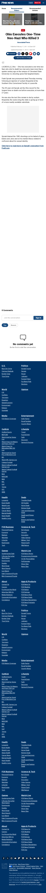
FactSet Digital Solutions (28, 882)
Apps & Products (28, 581)
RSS (30, 858)
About (4, 581)
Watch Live (26, 551)
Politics (24, 366)
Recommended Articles (35, 9)
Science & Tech (28, 527)
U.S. (23, 30)
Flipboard (30, 53)
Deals (23, 497)
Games (5, 551)
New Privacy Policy (23, 864)
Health (5, 497)
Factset (36, 880)
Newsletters (34, 858)
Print (34, 53)
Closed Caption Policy (32, 866)
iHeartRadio (42, 858)
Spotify (38, 858)
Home (4, 8)
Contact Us (12, 868)
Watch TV (37, 2)
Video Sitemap (13, 870)
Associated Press (23, 42)
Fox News (7, 3)
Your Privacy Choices (19, 866)
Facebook (19, 53)
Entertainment (27, 416)
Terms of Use (13, 864)
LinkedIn (23, 858)
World (4, 389)
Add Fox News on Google (24, 57)
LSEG (39, 884)
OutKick (5, 429)
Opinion (24, 389)
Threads (26, 53)
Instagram (11, 858)
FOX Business (8, 527)
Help (41, 866)
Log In (31, 2)
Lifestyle (25, 429)
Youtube (15, 858)
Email (38, 53)
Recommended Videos (16, 9)
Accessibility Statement (24, 868)
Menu (43, 2)
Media (4, 416)
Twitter (22, 53)
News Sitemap (36, 868)
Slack (26, 858)
